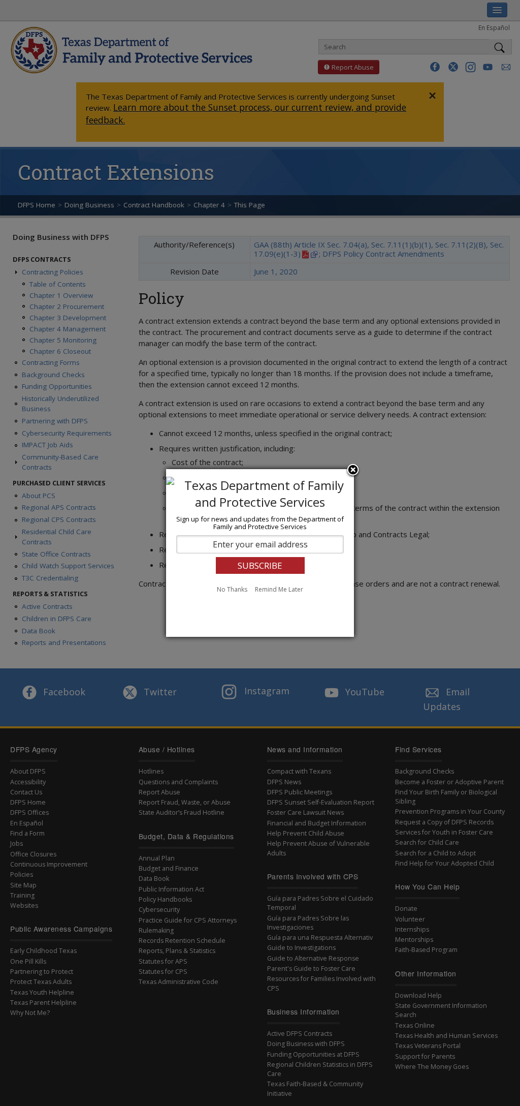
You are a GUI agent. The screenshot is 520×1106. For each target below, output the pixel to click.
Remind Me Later (279, 589)
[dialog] (260, 553)
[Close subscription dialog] (353, 470)
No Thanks (232, 589)
